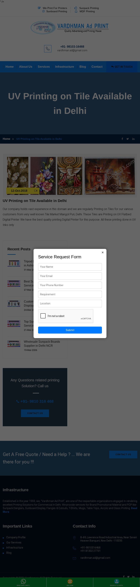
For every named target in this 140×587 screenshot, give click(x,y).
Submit (70, 330)
